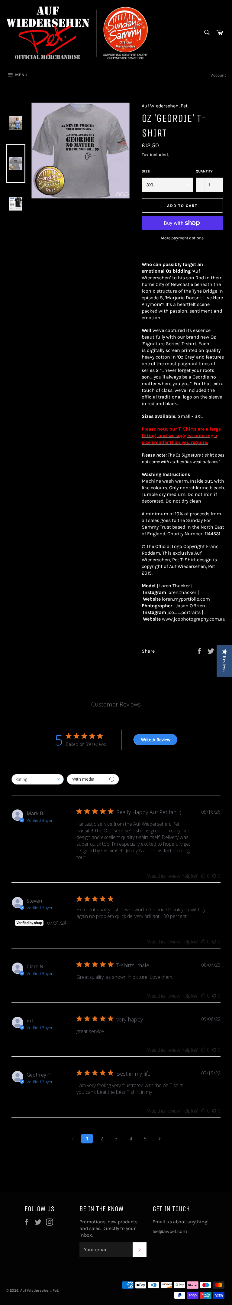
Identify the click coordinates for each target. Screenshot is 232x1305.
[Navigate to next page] (159, 1138)
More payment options (182, 238)
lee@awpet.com (170, 1231)
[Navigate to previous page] (72, 1138)
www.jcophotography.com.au (194, 619)
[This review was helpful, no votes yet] (203, 876)
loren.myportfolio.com (186, 599)
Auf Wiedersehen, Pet (39, 1290)
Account (218, 75)
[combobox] (37, 779)
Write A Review (155, 740)
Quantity (204, 171)
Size (146, 171)
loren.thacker (181, 592)
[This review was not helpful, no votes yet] (214, 876)
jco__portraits (184, 612)
